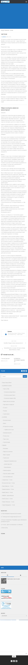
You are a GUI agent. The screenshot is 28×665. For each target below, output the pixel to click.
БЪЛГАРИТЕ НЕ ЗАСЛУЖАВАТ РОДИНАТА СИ (19, 360)
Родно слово (6, 439)
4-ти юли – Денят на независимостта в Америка (12, 524)
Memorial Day (5, 527)
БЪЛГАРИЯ (4, 417)
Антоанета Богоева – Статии (8, 483)
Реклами (5, 410)
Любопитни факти (7, 470)
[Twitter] (26, 371)
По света (5, 407)
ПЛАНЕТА (4, 445)
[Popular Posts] (20, 575)
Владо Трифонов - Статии (7, 30)
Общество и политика (7, 451)
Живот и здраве (6, 454)
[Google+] (22, 371)
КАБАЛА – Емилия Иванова (8, 495)
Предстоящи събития (6, 382)
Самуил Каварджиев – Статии (8, 505)
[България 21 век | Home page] (7, 2)
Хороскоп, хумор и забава (8, 473)
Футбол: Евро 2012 (8, 464)
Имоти (4, 423)
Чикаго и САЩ (6, 388)
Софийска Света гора (9, 429)
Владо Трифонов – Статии (7, 486)
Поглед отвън (6, 436)
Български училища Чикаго (10, 392)
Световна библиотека (8, 476)
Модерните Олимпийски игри (10, 461)
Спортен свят (6, 458)
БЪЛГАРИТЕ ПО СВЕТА (6, 385)
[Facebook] (24, 371)
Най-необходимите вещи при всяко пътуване (11, 513)
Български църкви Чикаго (9, 395)
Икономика (5, 448)
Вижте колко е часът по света (13, 579)
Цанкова (4, 36)
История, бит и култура (8, 426)
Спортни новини (6, 442)
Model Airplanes (7, 467)
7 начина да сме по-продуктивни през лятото (11, 516)
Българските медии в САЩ (10, 398)
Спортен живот (6, 414)
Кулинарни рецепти (7, 432)
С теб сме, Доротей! (5, 358)
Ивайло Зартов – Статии (7, 492)
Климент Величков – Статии (8, 501)
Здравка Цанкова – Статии (8, 489)
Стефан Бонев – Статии (7, 479)
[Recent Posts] (7, 575)
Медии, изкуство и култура (9, 401)
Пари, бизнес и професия (8, 404)
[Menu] (26, 1)
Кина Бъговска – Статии (7, 498)
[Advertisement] (14, 15)
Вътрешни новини (7, 420)
